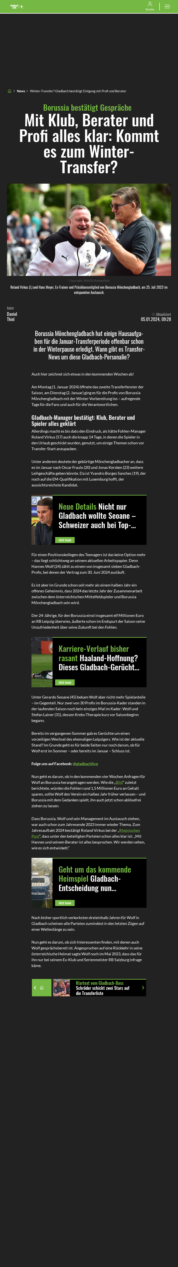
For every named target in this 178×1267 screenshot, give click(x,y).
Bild (119, 782)
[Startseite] (9, 91)
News (21, 91)
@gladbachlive (85, 763)
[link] (16, 6)
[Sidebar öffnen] (167, 7)
